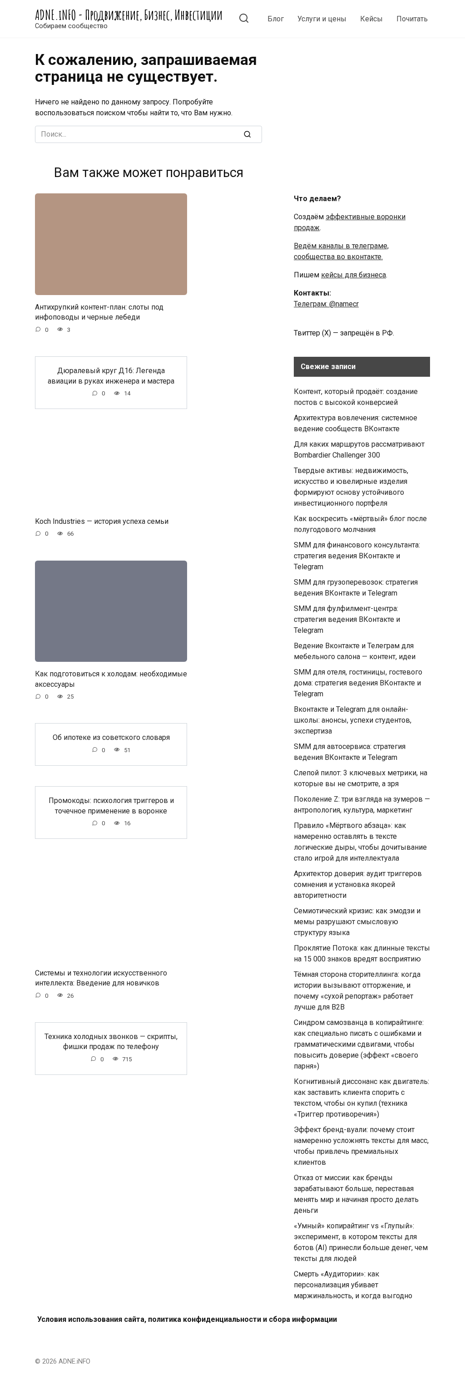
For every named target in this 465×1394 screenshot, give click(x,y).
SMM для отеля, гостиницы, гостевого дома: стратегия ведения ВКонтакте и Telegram (358, 683)
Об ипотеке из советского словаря (111, 737)
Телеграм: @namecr (326, 304)
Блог (275, 19)
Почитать (412, 19)
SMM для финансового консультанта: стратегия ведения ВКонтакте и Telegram (357, 556)
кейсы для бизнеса (353, 275)
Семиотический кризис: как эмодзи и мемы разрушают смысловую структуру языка (357, 921)
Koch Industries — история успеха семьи (101, 521)
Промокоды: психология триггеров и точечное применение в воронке (111, 805)
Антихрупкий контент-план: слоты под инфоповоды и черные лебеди (99, 312)
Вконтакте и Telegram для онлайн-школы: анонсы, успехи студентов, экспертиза (352, 720)
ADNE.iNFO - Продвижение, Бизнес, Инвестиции (129, 14)
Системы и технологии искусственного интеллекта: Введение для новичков (101, 977)
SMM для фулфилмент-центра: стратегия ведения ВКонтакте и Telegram (347, 619)
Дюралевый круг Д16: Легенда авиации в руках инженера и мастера (111, 375)
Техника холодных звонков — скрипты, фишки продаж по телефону (111, 1041)
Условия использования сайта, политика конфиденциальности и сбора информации (187, 1319)
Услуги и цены (321, 19)
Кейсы (371, 19)
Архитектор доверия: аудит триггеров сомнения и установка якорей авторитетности (358, 884)
